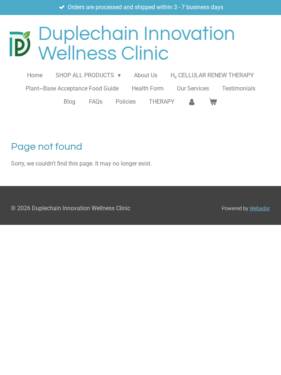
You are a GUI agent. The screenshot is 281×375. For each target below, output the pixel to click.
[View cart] (213, 102)
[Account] (192, 102)
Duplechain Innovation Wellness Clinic (136, 44)
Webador (260, 208)
